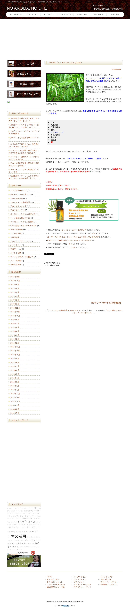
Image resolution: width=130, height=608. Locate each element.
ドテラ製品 (11, 532)
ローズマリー (17, 549)
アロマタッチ (30, 543)
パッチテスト (15, 245)
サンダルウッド (32, 524)
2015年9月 (14, 358)
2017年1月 (14, 304)
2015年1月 (14, 390)
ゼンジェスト (11, 518)
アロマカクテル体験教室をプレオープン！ (65, 310)
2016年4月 (14, 331)
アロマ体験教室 (16, 230)
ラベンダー (28, 531)
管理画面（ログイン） (109, 584)
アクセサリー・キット (82, 587)
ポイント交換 (15, 253)
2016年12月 (15, 308)
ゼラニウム (14, 513)
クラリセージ (17, 508)
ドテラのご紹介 (53, 579)
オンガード (14, 511)
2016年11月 (15, 312)
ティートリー (25, 516)
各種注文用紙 (15, 265)
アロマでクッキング (18, 206)
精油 (35, 508)
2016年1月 (14, 343)
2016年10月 (15, 316)
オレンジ (20, 547)
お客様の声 (14, 237)
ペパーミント (31, 540)
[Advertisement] (65, 38)
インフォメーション (18, 191)
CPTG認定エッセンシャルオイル (23, 226)
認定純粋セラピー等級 (56, 587)
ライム (38, 516)
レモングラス (15, 516)
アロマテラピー (29, 547)
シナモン (33, 516)
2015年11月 (15, 351)
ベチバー (23, 527)
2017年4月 (14, 292)
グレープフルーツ (33, 527)
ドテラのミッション (55, 582)
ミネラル (21, 511)
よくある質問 (15, 233)
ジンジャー (16, 527)
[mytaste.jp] (12, 554)
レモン (13, 540)
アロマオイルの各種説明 (111, 303)
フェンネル (21, 513)
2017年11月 (15, 277)
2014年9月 (14, 405)
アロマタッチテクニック (20, 241)
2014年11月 (15, 397)
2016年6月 (14, 327)
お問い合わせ (105, 579)
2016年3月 (14, 335)
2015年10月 (15, 355)
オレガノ (10, 508)
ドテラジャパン (106, 577)
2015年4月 (14, 378)
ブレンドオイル (80, 579)
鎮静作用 (27, 511)
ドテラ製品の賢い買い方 (20, 218)
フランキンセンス (20, 525)
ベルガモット (20, 540)
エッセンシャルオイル (56, 584)
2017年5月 (14, 288)
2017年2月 (14, 300)
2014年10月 (15, 401)
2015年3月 (14, 382)
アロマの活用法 (16, 198)
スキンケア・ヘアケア (82, 584)
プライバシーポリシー (109, 582)
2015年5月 (14, 374)
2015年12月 (15, 347)
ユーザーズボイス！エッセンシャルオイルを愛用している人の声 (73, 237)
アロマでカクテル (17, 210)
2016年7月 (14, 323)
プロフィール (15, 249)
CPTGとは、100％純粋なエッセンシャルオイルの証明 (69, 240)
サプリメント (79, 582)
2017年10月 (15, 281)
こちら (92, 233)
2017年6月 (14, 285)
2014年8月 (14, 409)
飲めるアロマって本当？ (20, 194)
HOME (49, 577)
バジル (15, 522)
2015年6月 (14, 370)
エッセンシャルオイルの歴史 (22, 222)
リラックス (29, 513)
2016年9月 (14, 320)
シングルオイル (27, 521)
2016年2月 (14, 339)
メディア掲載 (15, 261)
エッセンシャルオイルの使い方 (74, 230)
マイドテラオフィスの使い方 (22, 257)
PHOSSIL (29, 537)
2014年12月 (15, 394)
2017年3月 (14, 296)
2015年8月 (14, 362)
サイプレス (19, 532)
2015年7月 (14, 366)
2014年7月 (14, 413)
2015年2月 (14, 386)
